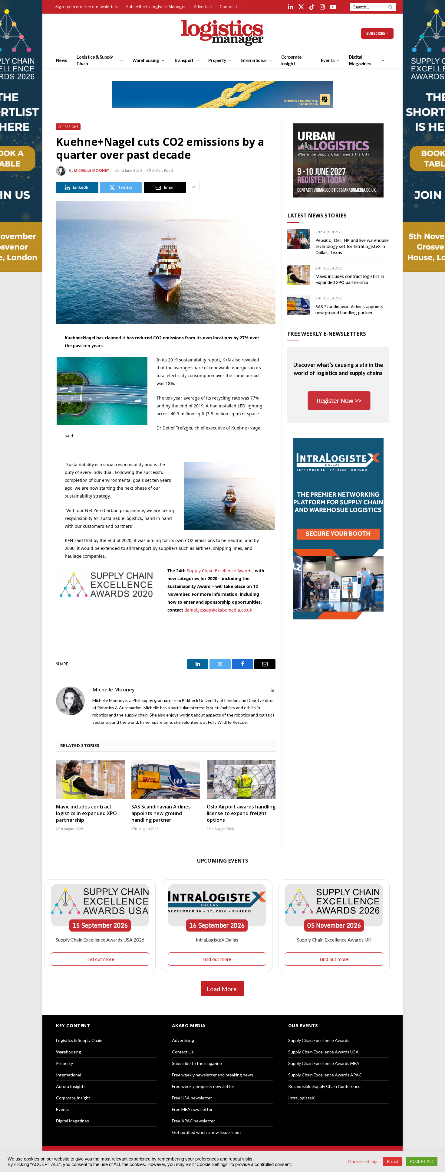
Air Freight (68, 127)
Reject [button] (392, 1161)
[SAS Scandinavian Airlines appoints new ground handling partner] (165, 779)
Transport (184, 60)
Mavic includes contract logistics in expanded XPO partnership (86, 813)
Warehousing (145, 60)
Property (217, 60)
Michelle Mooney (91, 170)
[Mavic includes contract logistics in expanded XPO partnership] (90, 779)
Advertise (203, 6)
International (254, 60)
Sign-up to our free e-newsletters (86, 6)
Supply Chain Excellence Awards (219, 570)
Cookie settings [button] (363, 1161)
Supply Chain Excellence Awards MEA (323, 1063)
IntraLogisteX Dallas (217, 939)
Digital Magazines (360, 60)
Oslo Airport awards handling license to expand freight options (241, 813)
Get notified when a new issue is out (206, 1132)
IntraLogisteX (301, 1097)
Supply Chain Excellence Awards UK (334, 939)
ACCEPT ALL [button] (422, 1161)
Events (328, 60)
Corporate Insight (291, 60)
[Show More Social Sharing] (194, 187)
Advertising (183, 1040)
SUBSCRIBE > (377, 33)
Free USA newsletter (192, 1097)
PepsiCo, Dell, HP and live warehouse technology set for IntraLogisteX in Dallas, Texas (352, 246)
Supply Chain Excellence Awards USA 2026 (100, 939)
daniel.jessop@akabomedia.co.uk (218, 610)
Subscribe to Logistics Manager (156, 6)
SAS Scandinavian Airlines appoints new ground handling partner (161, 813)
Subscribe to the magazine (197, 1063)
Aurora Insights (71, 1086)
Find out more (99, 959)
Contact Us (230, 6)
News (61, 60)
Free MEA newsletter (192, 1109)
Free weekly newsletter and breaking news (212, 1074)
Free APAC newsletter (193, 1120)
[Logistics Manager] (223, 33)
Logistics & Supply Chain (95, 60)
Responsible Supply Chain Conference (324, 1086)
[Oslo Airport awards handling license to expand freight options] (241, 779)
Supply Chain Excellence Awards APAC (325, 1074)
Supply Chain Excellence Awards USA (323, 1051)
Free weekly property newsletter (203, 1086)
